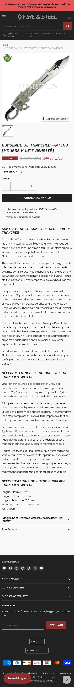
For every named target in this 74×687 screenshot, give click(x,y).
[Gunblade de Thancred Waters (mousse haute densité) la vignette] (7, 131)
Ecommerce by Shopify (41, 680)
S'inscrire (56, 625)
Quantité (6, 178)
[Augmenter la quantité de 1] (31, 186)
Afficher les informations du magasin (23, 217)
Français (35, 641)
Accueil (5, 45)
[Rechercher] (67, 26)
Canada (35, 650)
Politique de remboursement (57, 673)
